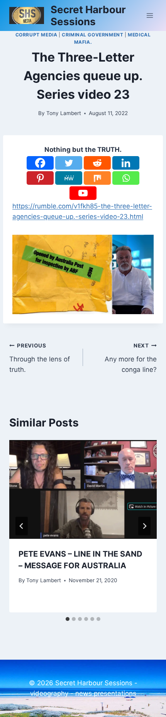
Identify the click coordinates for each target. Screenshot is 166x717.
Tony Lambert (63, 113)
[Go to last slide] (21, 526)
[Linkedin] (125, 163)
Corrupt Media (36, 35)
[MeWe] (68, 178)
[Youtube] (83, 193)
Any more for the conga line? (131, 357)
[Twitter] (68, 163)
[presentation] (83, 489)
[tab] (67, 619)
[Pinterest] (40, 178)
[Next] (144, 526)
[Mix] (97, 178)
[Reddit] (97, 163)
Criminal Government (92, 35)
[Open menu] (149, 15)
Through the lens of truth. (39, 357)
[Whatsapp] (125, 178)
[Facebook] (40, 163)
